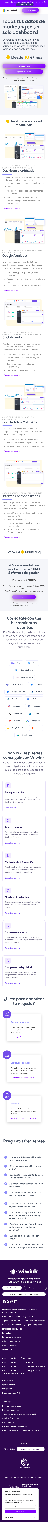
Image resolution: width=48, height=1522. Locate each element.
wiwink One (7, 1349)
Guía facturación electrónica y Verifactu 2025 (22, 1430)
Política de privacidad (11, 1406)
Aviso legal (7, 1402)
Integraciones (8, 1389)
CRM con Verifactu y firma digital (16, 1358)
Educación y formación (12, 1337)
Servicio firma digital (11, 1418)
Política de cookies (10, 1410)
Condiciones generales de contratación (19, 1414)
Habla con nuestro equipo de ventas (24, 1294)
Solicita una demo (35, 1288)
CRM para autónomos (11, 1341)
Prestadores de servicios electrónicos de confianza (24, 1477)
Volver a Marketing (24, 552)
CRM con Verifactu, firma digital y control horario (23, 1366)
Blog (22, 1118)
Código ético (8, 1422)
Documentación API (11, 1393)
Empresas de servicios (12, 1329)
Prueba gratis (12, 1288)
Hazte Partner (8, 1380)
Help (13, 1118)
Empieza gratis (30, 10)
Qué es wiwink (8, 1385)
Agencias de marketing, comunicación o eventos (23, 1321)
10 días (43, 2)
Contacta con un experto (22, 1078)
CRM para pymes (9, 1345)
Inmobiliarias (8, 1333)
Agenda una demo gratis (30, 1449)
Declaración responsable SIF (14, 1426)
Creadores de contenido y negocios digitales (22, 1325)
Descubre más (12, 808)
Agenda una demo (24, 4)
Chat (32, 1118)
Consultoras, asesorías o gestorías (17, 1316)
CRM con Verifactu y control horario (18, 1362)
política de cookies (23, 1500)
